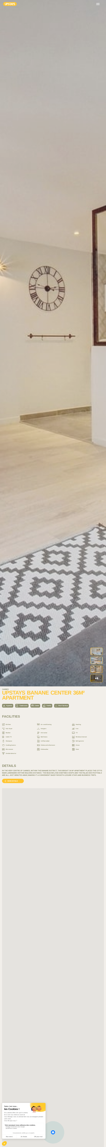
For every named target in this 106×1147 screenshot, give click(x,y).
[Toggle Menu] (98, 4)
